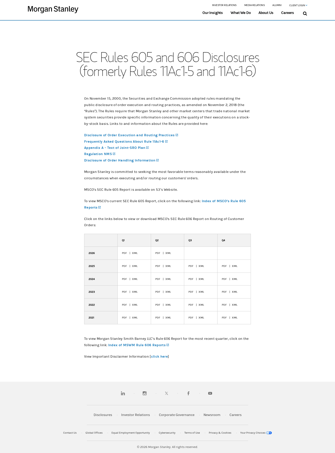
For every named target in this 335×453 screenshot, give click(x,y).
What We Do (240, 13)
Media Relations (254, 5)
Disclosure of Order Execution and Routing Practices (131, 135)
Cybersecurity (167, 432)
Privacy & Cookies (220, 432)
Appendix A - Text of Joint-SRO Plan (116, 148)
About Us (266, 13)
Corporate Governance (176, 415)
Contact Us (70, 432)
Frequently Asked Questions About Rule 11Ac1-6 (126, 142)
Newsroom (212, 415)
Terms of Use (192, 432)
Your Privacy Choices (253, 432)
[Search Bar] (305, 13)
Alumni (276, 5)
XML (135, 253)
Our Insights (212, 13)
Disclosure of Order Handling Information (121, 160)
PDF (124, 253)
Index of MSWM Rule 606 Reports (138, 345)
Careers (287, 13)
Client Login (297, 5)
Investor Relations (224, 5)
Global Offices (94, 432)
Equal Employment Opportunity (130, 432)
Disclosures (103, 415)
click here (159, 357)
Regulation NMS (99, 154)
